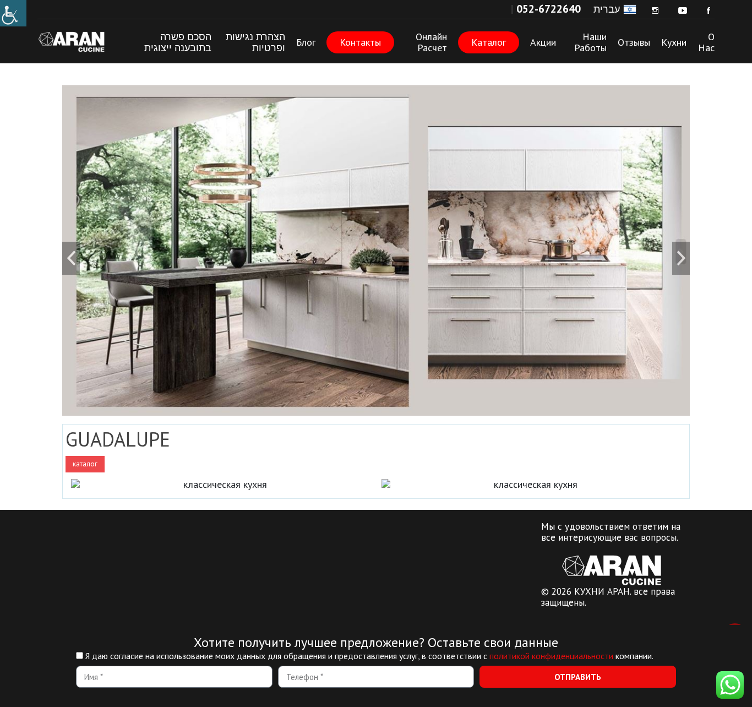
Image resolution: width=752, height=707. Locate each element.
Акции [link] (543, 42)
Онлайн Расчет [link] (431, 42)
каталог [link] (85, 464)
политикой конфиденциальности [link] (551, 655)
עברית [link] (606, 9)
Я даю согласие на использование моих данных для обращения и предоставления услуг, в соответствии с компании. (369, 655)
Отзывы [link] (634, 42)
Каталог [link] (488, 42)
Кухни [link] (673, 42)
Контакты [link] (360, 42)
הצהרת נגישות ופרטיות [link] (255, 42)
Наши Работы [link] (590, 42)
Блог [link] (305, 42)
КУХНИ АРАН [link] (78, 41)
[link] (13, 13)
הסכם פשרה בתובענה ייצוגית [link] (177, 42)
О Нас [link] (706, 42)
